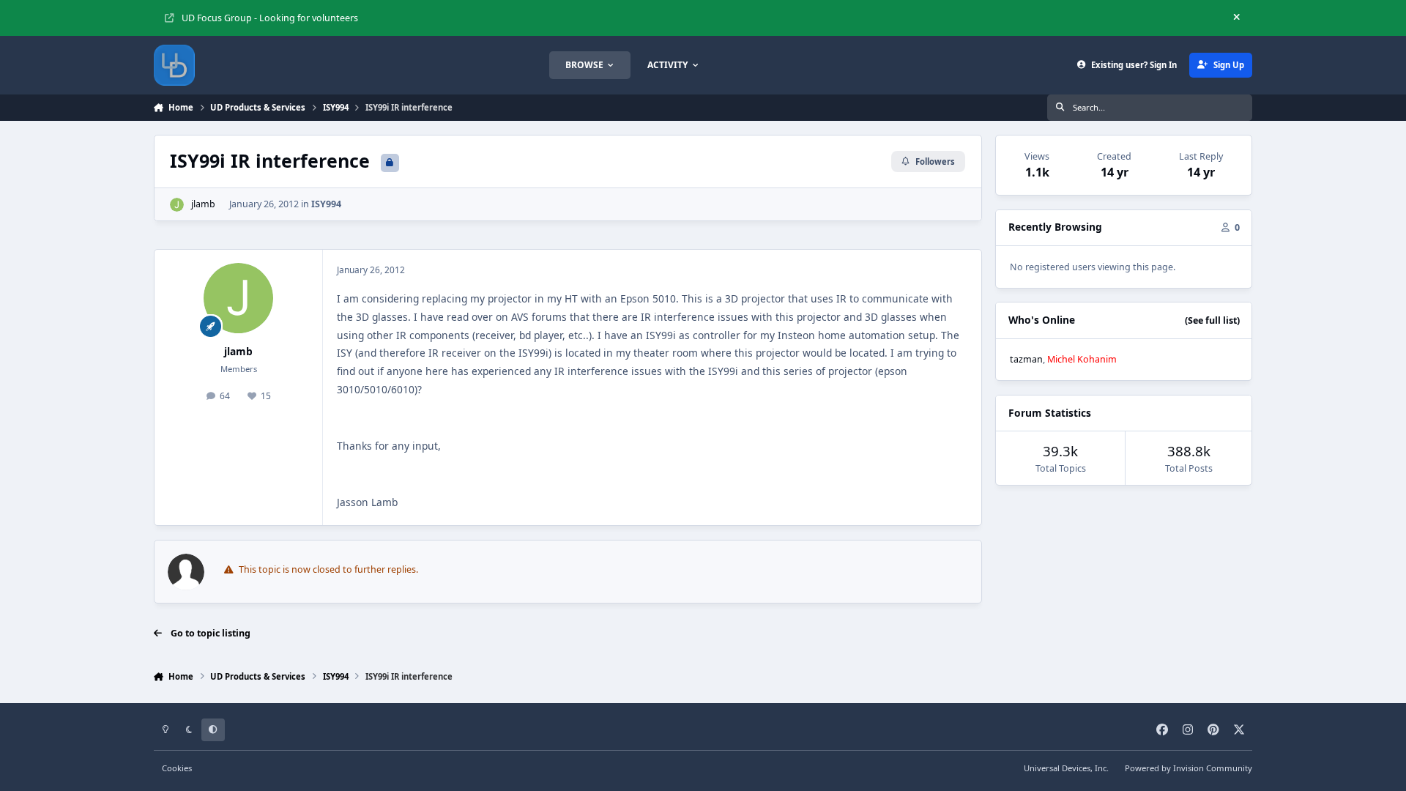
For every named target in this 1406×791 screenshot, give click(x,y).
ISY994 (326, 204)
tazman (1026, 359)
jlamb (203, 204)
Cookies (177, 767)
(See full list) (1212, 320)
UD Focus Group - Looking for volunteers (270, 18)
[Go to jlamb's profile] (177, 205)
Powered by (1188, 767)
